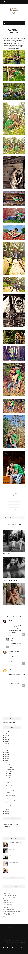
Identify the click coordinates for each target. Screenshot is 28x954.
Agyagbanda (6, 890)
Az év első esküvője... (11, 785)
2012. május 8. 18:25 (13, 671)
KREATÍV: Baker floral (8, 909)
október (8, 767)
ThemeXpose (15, 947)
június (7, 775)
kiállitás (13, 826)
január (7, 809)
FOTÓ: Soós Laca (7, 904)
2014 (6, 756)
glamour (10, 824)
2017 (6, 750)
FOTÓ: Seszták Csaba (8, 902)
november (8, 765)
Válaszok (9, 635)
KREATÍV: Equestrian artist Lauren (12, 911)
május (7, 777)
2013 (6, 758)
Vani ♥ (7, 782)
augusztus (8, 771)
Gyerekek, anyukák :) (11, 800)
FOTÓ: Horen (6, 900)
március (8, 805)
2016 (6, 752)
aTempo (5, 891)
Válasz (23, 634)
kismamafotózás (7, 826)
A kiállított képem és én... (15, 842)
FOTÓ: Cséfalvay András (9, 897)
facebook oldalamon (11, 40)
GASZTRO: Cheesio (8, 906)
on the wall (11, 849)
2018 (6, 748)
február (8, 807)
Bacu (12, 638)
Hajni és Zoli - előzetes (11, 798)
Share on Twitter (15, 503)
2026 (6, 731)
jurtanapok (16, 824)
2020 (6, 743)
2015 (6, 754)
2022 (6, 739)
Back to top (21, 952)
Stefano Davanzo (14, 651)
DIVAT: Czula (6, 893)
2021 (6, 741)
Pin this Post (14, 506)
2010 (6, 813)
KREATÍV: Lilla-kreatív (8, 915)
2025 (6, 733)
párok (15, 509)
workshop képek (10, 779)
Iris (10, 669)
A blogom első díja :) (11, 795)
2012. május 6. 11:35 (13, 622)
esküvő (5, 824)
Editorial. (11, 855)
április (7, 802)
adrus (10, 620)
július (7, 773)
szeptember (9, 769)
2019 (6, 746)
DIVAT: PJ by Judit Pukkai (9, 895)
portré (12, 828)
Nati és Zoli (7, 553)
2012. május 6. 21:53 (13, 653)
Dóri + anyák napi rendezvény (13, 788)
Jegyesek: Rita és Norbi (10, 580)
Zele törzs (5, 916)
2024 (6, 735)
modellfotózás (7, 828)
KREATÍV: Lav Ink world (9, 913)
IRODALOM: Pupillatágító (9, 907)
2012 (6, 760)
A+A (4, 607)
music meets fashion (14, 862)
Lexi (10, 868)
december (8, 763)
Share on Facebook (14, 500)
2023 (6, 737)
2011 (6, 811)
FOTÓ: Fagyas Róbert (8, 899)
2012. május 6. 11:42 (15, 640)
